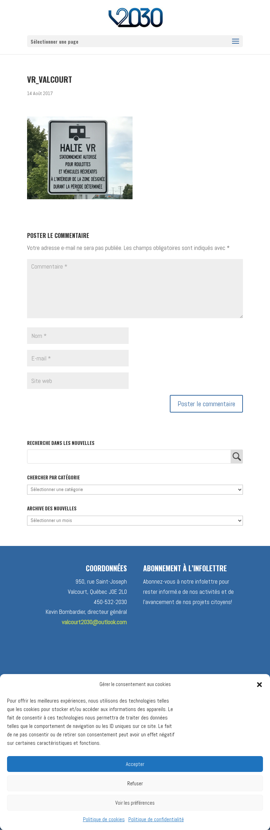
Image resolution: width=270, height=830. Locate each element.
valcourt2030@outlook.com (94, 622)
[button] (259, 684)
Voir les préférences (135, 802)
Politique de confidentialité (156, 819)
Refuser (135, 783)
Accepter (135, 764)
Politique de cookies (104, 819)
